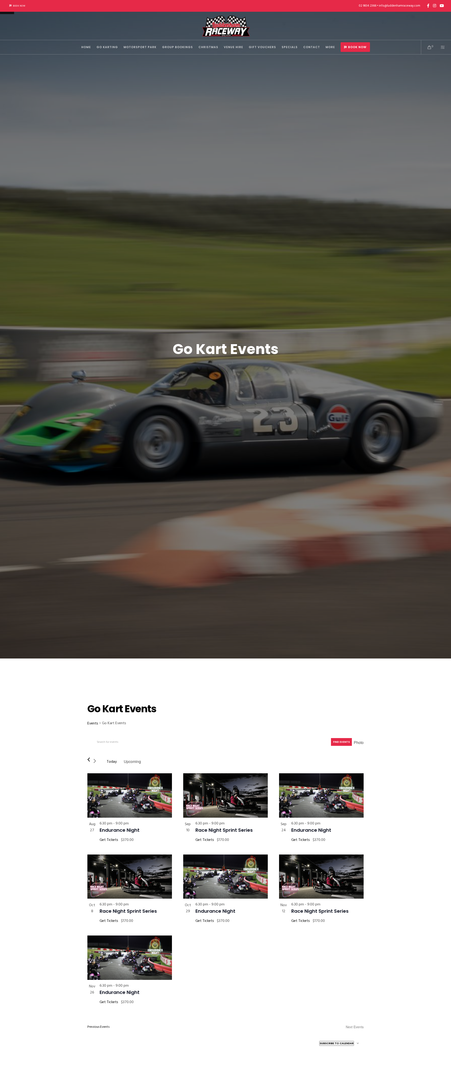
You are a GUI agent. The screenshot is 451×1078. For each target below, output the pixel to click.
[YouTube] (442, 6)
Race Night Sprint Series (224, 830)
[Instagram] (434, 6)
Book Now (19, 6)
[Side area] (440, 47)
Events (92, 723)
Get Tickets (109, 840)
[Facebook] (428, 6)
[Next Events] (96, 761)
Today (112, 761)
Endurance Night (120, 830)
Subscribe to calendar (337, 1043)
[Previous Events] (88, 759)
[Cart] (426, 47)
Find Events (341, 742)
